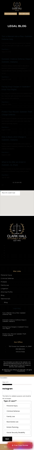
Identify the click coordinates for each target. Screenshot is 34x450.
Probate (4, 282)
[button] (17, 17)
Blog (2, 295)
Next (7, 439)
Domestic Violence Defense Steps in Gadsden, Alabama (14, 320)
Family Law (5, 285)
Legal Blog (17, 308)
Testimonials (5, 299)
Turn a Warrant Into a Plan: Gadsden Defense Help (14, 313)
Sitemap (13, 371)
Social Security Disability (16, 433)
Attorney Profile (6, 292)
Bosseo (27, 371)
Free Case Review (21, 445)
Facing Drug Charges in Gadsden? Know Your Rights (15, 327)
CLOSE (6, 447)
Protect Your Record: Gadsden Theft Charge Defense (14, 334)
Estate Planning (12, 427)
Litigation (4, 288)
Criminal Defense (7, 278)
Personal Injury (6, 275)
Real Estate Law (12, 422)
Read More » (5, 49)
